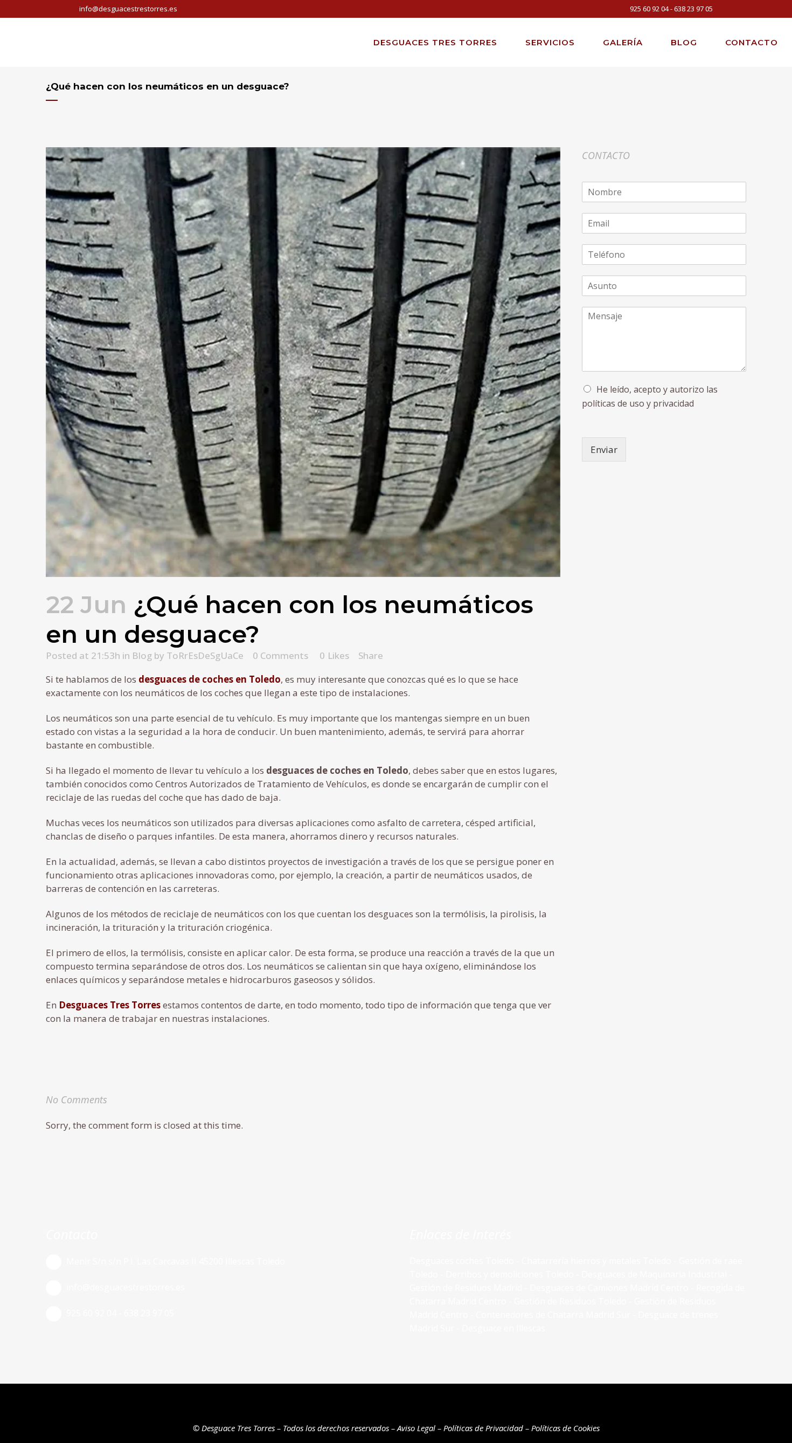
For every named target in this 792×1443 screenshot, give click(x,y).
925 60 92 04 (649, 8)
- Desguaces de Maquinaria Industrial (651, 1274)
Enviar (603, 449)
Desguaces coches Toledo (461, 1261)
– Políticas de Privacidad (479, 1428)
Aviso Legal (416, 1428)
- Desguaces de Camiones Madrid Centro (607, 1288)
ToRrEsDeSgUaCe (205, 655)
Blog (142, 655)
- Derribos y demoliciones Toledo (506, 1274)
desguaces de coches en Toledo (209, 679)
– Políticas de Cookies (561, 1428)
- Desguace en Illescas (499, 1328)
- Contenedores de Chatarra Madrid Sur (551, 1315)
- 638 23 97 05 (691, 8)
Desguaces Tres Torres (110, 1005)
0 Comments (280, 655)
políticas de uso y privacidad (638, 403)
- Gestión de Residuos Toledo (567, 1301)
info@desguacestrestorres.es (128, 8)
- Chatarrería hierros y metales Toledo (592, 1261)
